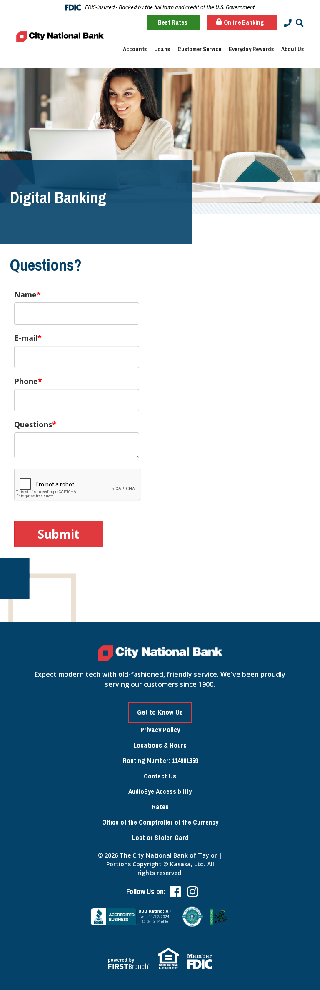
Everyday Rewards (251, 49)
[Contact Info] (288, 23)
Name (25, 294)
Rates (160, 806)
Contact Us (160, 776)
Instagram (192, 891)
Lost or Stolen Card (160, 837)
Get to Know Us (160, 712)
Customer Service (199, 49)
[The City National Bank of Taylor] (60, 36)
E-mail (26, 338)
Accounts (135, 49)
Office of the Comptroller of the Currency (160, 822)
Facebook (175, 891)
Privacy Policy (160, 729)
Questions (33, 424)
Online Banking (243, 22)
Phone (26, 381)
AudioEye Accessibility (160, 791)
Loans (162, 49)
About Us (292, 49)
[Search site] (300, 23)
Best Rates (173, 22)
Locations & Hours (160, 745)
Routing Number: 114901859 (160, 760)
